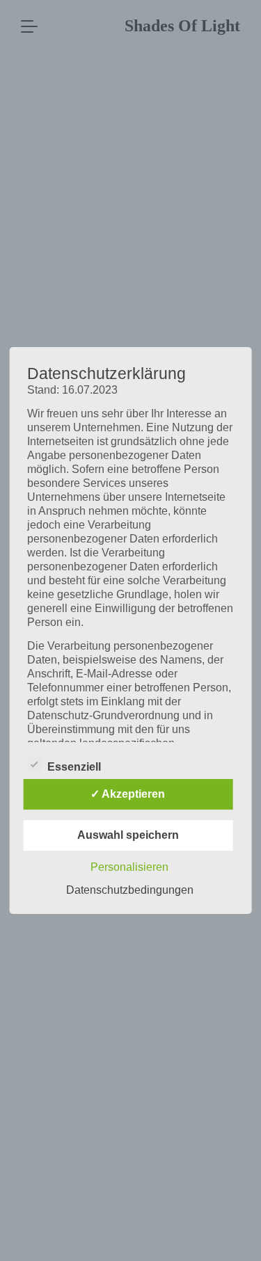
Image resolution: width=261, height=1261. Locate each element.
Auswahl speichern (128, 835)
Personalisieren (129, 867)
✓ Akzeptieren (127, 794)
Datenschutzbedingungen (129, 890)
